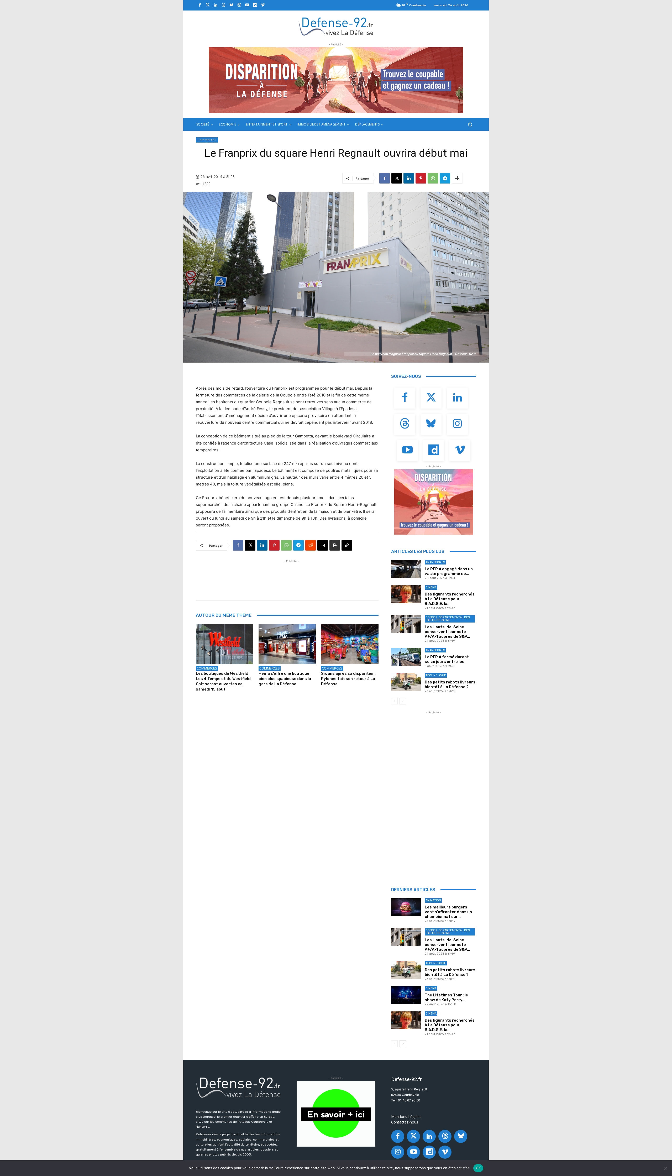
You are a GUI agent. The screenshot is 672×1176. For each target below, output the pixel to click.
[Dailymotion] (255, 5)
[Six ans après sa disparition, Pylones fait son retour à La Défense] (350, 644)
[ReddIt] (310, 545)
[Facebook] (200, 5)
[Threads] (223, 5)
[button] (470, 124)
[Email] (322, 545)
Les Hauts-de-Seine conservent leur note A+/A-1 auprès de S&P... (447, 632)
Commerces (206, 139)
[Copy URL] (347, 545)
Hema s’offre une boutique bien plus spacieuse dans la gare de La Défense (285, 678)
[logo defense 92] (336, 26)
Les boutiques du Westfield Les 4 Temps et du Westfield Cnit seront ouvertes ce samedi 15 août (223, 681)
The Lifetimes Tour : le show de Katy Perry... (446, 997)
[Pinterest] (421, 178)
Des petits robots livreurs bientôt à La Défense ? (450, 684)
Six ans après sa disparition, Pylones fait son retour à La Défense (348, 678)
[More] (457, 178)
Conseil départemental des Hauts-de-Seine (448, 619)
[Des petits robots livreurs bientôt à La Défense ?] (406, 682)
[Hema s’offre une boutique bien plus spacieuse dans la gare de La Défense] (287, 644)
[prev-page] (394, 701)
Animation (433, 900)
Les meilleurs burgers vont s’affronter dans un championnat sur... (448, 912)
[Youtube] (247, 5)
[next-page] (403, 701)
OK (478, 1168)
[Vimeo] (263, 5)
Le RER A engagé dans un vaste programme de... (449, 571)
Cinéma (431, 587)
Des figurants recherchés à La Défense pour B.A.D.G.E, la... (450, 599)
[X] (396, 178)
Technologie (436, 675)
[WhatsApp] (433, 178)
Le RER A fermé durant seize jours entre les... (447, 659)
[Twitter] (208, 5)
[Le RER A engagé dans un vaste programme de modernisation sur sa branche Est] (406, 569)
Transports (435, 562)
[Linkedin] (215, 5)
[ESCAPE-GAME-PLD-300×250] (433, 502)
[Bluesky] (231, 5)
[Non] (665, 1168)
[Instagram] (239, 5)
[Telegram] (445, 178)
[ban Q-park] (336, 1114)
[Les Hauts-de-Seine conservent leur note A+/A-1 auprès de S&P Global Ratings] (406, 624)
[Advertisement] (291, 576)
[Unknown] (336, 80)
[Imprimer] (334, 545)
